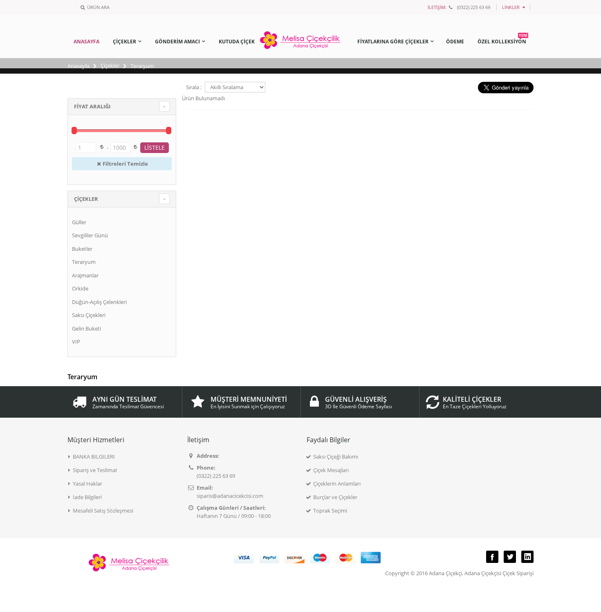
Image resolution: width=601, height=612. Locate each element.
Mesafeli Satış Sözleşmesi (103, 510)
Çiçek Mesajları (331, 470)
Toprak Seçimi (330, 510)
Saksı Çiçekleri (88, 315)
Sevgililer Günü (90, 235)
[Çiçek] (300, 31)
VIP (76, 341)
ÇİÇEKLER (124, 41)
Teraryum (84, 262)
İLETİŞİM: (437, 7)
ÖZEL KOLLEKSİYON (502, 40)
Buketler (82, 248)
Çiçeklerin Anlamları (337, 483)
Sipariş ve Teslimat (95, 470)
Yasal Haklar (87, 483)
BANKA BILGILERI (94, 456)
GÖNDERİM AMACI (177, 41)
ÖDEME (455, 41)
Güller (79, 222)
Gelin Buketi (86, 328)
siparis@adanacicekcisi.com (230, 496)
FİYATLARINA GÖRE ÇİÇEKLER (392, 41)
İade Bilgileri (87, 497)
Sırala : (194, 87)
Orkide (80, 288)
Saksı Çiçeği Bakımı (335, 456)
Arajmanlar (85, 275)
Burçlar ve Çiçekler (335, 497)
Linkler (511, 7)
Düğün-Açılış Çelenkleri (99, 302)
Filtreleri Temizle (125, 163)
